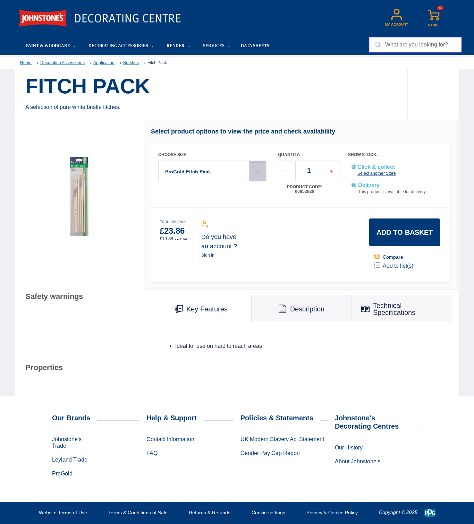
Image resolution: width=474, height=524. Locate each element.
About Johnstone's (357, 461)
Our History (349, 447)
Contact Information (170, 439)
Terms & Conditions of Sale (138, 512)
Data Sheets (255, 45)
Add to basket (404, 232)
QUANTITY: (289, 155)
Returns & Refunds (209, 512)
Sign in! (208, 255)
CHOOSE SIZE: (173, 155)
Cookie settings (268, 512)
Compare (393, 257)
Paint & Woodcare (48, 45)
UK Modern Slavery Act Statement (282, 439)
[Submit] (377, 44)
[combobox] (415, 45)
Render (176, 45)
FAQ (152, 453)
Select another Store (376, 173)
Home (26, 62)
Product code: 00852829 (304, 189)
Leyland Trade (69, 460)
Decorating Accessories (118, 45)
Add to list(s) (398, 266)
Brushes (131, 62)
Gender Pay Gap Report (270, 453)
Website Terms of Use (63, 512)
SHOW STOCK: (363, 155)
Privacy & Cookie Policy (332, 512)
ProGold (62, 473)
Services (214, 45)
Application (104, 62)
